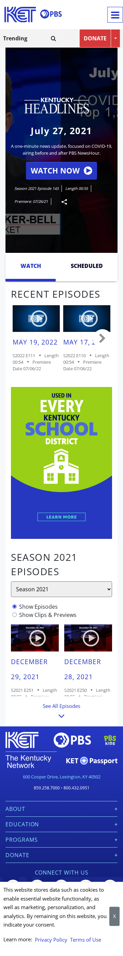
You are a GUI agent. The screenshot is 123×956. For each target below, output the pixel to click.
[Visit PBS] (51, 14)
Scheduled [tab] (87, 266)
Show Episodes (38, 606)
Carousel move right (102, 338)
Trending (15, 38)
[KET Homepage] (20, 14)
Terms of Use (85, 939)
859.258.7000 (47, 788)
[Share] (61, 202)
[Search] (53, 38)
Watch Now (55, 170)
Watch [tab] (30, 266)
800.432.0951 (77, 788)
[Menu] (115, 14)
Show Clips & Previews (48, 615)
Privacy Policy (51, 939)
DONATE (95, 38)
